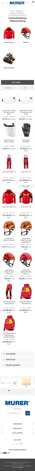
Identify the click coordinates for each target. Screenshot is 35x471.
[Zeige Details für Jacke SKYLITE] (26, 197)
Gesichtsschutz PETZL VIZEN (9, 141)
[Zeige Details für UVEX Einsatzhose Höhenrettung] (9, 291)
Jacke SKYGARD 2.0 (9, 207)
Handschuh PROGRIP (26, 141)
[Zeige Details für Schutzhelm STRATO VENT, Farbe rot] (9, 260)
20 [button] (32, 390)
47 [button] (20, 393)
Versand (20, 467)
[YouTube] (17, 443)
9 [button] (15, 390)
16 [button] (26, 390)
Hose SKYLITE (26, 172)
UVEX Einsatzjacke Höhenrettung (26, 302)
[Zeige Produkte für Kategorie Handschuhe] (9, 58)
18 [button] (29, 390)
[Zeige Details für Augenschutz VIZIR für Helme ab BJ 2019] (9, 100)
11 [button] (18, 390)
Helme (26, 42)
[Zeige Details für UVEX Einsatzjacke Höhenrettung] (26, 291)
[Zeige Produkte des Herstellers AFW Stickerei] (25, 383)
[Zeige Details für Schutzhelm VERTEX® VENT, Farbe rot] (26, 260)
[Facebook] (13, 443)
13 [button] (21, 390)
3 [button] (5, 390)
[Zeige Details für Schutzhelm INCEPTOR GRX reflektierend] (26, 228)
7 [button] (12, 390)
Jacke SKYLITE (26, 207)
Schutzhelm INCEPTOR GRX (9, 239)
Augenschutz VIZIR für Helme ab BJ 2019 (9, 112)
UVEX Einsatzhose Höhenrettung (9, 302)
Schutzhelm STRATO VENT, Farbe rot (9, 272)
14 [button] (23, 390)
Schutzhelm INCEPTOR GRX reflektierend (26, 240)
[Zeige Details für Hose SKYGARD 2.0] (9, 161)
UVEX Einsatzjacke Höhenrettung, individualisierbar (9, 335)
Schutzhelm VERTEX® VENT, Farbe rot (26, 272)
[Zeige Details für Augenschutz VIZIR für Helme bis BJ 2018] (26, 100)
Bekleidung (9, 42)
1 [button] (2, 390)
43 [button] (14, 393)
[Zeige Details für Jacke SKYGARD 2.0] (9, 197)
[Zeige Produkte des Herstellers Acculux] (9, 383)
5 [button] (8, 390)
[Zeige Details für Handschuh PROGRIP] (26, 130)
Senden (27, 413)
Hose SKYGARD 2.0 (9, 172)
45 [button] (17, 393)
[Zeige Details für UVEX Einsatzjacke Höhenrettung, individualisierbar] (9, 323)
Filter (17, 82)
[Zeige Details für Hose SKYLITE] (26, 161)
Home (12, 11)
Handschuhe (9, 68)
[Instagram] (21, 443)
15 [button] (24, 390)
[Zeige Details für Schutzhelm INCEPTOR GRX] (9, 228)
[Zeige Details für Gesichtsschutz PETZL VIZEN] (9, 130)
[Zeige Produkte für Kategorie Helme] (26, 33)
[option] (9, 383)
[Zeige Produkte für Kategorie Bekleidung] (9, 33)
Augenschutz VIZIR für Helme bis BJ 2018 (25, 112)
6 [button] (10, 390)
